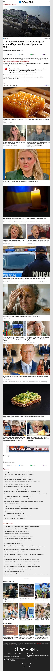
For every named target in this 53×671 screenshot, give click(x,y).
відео (4, 83)
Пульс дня (14, 4)
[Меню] (4, 2)
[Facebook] (20, 664)
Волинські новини (6, 4)
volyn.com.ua (39, 643)
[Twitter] (22, 664)
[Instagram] (25, 664)
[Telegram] (28, 664)
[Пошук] (49, 2)
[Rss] (33, 664)
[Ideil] (26, 666)
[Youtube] (30, 664)
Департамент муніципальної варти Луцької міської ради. (16, 61)
